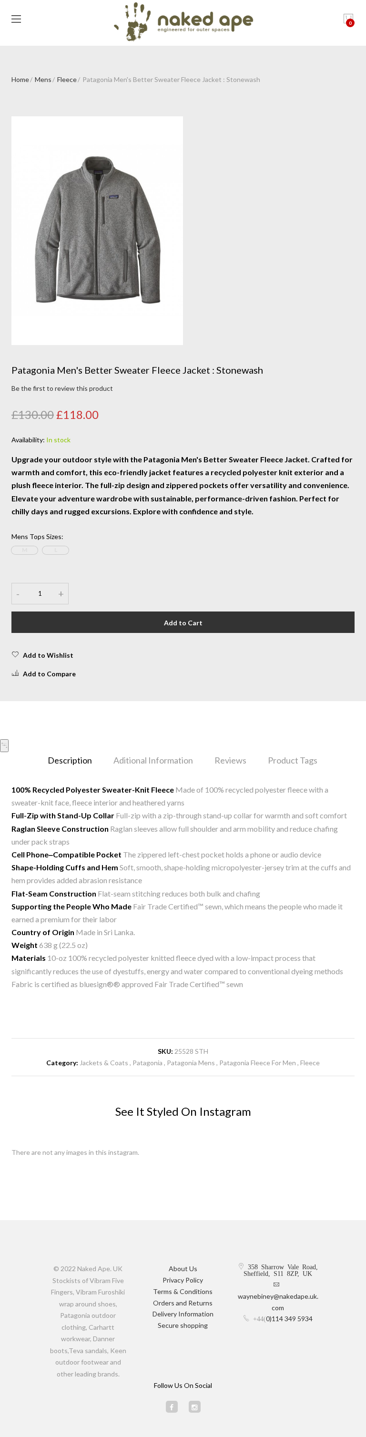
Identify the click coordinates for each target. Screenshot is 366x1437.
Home (20, 79)
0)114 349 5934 (289, 1319)
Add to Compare (49, 674)
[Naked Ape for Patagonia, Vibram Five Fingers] (183, 23)
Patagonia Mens (191, 1063)
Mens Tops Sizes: (37, 536)
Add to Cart (183, 623)
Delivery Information (183, 1314)
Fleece (67, 79)
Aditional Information (153, 760)
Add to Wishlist (48, 655)
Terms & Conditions (183, 1291)
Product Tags (292, 760)
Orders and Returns (183, 1303)
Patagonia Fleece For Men (257, 1063)
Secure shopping (183, 1325)
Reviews (230, 760)
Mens (43, 79)
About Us (183, 1268)
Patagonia (148, 1063)
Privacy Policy (183, 1280)
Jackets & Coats (104, 1063)
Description (70, 760)
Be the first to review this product (62, 388)
